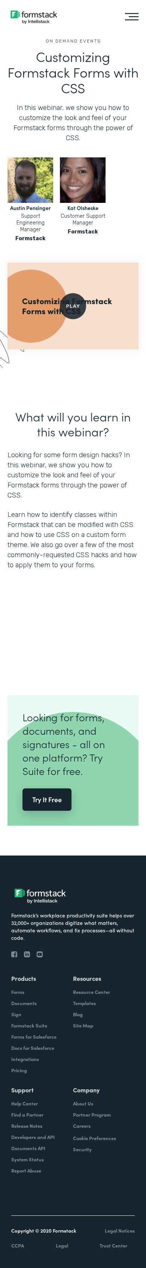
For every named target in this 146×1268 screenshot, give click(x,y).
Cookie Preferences (94, 1138)
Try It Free (47, 799)
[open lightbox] (73, 306)
